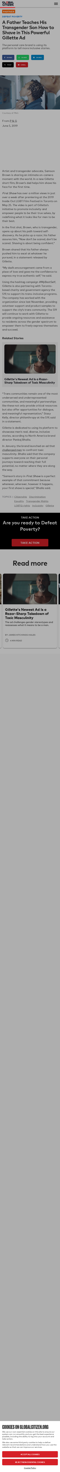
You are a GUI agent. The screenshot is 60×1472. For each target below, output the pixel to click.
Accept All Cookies (30, 1454)
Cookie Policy (30, 1468)
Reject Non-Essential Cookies (30, 1462)
